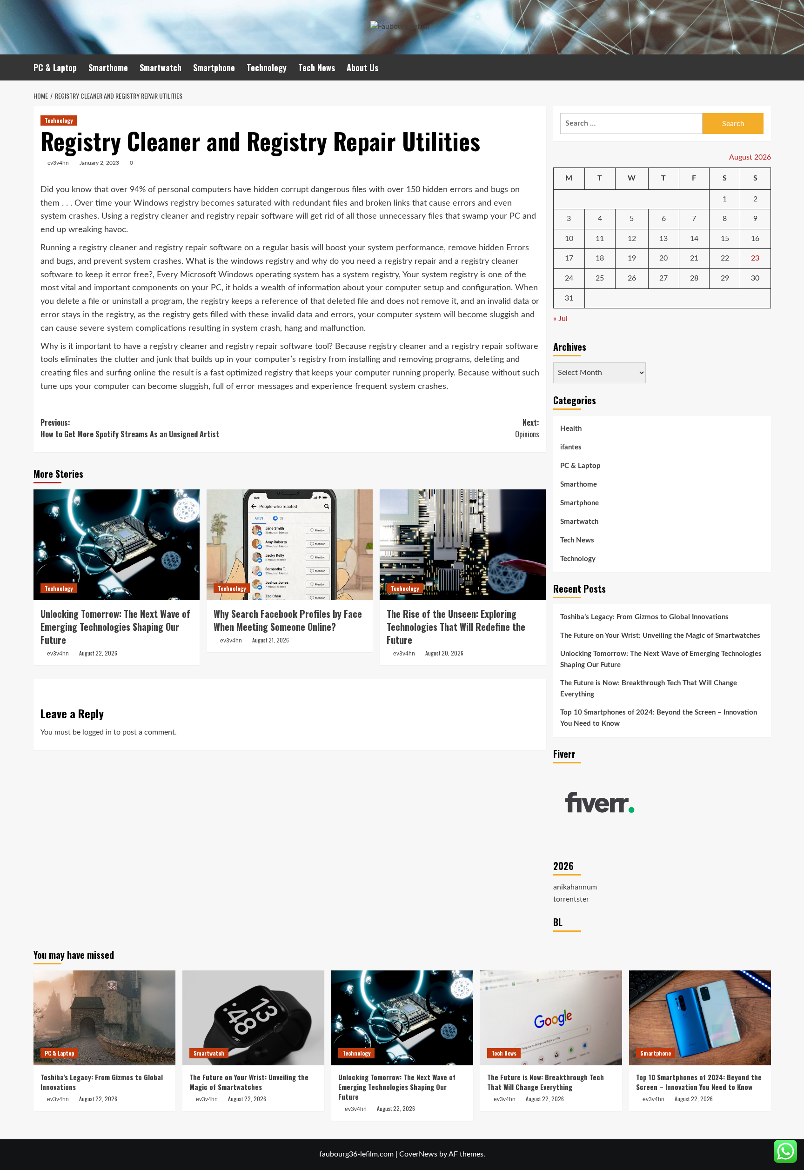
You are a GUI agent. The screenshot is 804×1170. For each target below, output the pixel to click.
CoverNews (418, 1154)
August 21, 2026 (270, 640)
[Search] (765, 67)
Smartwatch (160, 67)
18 (600, 258)
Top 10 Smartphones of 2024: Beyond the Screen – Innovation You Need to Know (658, 718)
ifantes (571, 447)
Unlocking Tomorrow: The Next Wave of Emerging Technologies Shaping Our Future (115, 627)
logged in (97, 732)
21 (694, 258)
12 (632, 238)
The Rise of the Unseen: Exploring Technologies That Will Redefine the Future (456, 627)
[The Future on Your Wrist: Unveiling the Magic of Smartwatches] (253, 1017)
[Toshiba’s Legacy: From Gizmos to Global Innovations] (104, 1017)
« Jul (560, 318)
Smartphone (214, 67)
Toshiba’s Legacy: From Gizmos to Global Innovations (644, 617)
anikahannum (575, 887)
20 (663, 258)
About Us (362, 67)
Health (571, 428)
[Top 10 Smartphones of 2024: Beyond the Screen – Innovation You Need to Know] (700, 1017)
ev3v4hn (58, 163)
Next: (527, 428)
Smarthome (108, 67)
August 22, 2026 (98, 653)
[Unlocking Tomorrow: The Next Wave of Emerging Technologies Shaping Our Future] (117, 544)
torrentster (571, 899)
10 (569, 238)
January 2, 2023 (99, 163)
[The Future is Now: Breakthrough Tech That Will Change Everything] (551, 1017)
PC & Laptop (55, 67)
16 (755, 238)
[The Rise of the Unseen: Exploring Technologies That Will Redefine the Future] (463, 544)
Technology (267, 67)
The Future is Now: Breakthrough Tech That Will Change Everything (648, 689)
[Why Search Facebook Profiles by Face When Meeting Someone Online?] (290, 544)
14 (694, 238)
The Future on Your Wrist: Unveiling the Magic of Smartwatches (660, 635)
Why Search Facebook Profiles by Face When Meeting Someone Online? (288, 620)
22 (725, 258)
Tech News (316, 67)
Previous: (129, 428)
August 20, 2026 (444, 653)
